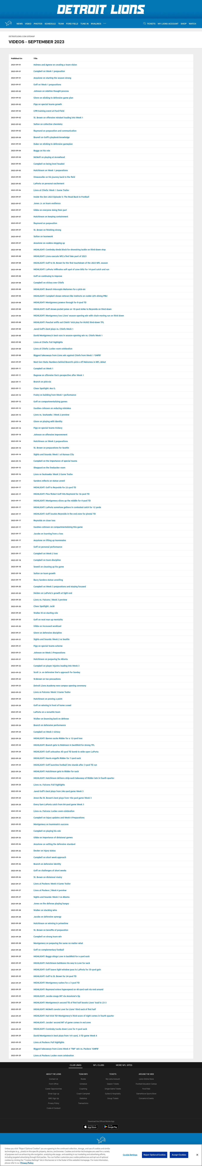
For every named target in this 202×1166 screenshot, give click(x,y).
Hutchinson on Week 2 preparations (51, 441)
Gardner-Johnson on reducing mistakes (52, 408)
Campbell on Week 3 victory (47, 732)
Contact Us (53, 1079)
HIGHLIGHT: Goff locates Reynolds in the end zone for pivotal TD (65, 513)
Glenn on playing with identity (48, 421)
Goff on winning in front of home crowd (52, 705)
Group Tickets (112, 1098)
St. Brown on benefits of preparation (51, 930)
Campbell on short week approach (50, 857)
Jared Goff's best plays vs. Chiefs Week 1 (53, 329)
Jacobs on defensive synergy (47, 916)
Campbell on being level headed (49, 163)
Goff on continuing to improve (48, 276)
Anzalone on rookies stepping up (49, 243)
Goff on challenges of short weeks (50, 870)
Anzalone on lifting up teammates (50, 540)
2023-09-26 (16, 831)
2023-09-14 (16, 421)
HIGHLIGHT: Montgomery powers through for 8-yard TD (60, 302)
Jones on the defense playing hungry (51, 903)
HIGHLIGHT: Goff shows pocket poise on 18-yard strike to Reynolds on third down (72, 309)
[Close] (197, 1155)
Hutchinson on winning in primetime (51, 923)
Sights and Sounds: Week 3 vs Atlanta (52, 897)
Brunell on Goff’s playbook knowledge (52, 137)
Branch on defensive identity (47, 864)
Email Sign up (53, 1094)
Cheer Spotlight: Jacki (44, 606)
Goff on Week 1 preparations (47, 84)
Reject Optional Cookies (155, 1155)
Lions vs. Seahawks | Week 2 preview (51, 414)
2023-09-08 (16, 250)
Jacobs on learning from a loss (48, 533)
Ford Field (146, 1089)
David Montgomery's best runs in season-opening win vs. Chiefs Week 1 (68, 335)
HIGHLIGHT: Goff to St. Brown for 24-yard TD (55, 976)
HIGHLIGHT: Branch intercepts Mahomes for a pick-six (59, 289)
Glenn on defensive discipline (48, 632)
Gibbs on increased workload (47, 626)
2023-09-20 (16, 586)
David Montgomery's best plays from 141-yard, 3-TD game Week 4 (65, 1035)
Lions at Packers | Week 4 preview (50, 890)
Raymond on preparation (45, 223)
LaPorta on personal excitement (49, 183)
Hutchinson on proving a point (48, 698)
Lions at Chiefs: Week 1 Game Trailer (51, 190)
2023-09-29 (16, 956)
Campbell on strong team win (48, 936)
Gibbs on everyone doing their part (50, 210)
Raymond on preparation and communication (55, 130)
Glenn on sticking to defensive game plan (53, 97)
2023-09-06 (16, 190)
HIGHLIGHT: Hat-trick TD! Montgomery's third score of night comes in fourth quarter (74, 1015)
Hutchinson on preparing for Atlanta (51, 659)
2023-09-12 (16, 395)
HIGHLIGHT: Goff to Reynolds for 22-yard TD (55, 487)
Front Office (53, 1084)
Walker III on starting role (46, 613)
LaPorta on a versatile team (47, 712)
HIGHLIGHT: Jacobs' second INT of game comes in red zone (62, 1022)
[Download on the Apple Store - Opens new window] (90, 1127)
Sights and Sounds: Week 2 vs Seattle (52, 639)
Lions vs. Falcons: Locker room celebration (54, 811)
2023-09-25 (16, 818)
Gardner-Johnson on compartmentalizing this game (58, 527)
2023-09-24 (16, 699)
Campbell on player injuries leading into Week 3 (56, 665)
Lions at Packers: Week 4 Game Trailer (52, 883)
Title (35, 58)
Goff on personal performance (48, 547)
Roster (83, 1079)
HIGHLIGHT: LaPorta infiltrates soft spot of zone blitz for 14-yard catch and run (71, 269)
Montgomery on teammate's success (51, 824)
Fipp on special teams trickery (48, 428)
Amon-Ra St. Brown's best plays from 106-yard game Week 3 (63, 798)
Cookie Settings (130, 1155)
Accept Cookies (179, 1155)
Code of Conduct (53, 1108)
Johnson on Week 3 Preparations (49, 652)
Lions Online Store (146, 1079)
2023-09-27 (16, 884)
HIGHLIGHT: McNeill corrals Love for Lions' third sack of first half (65, 1009)
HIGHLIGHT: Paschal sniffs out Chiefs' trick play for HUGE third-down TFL (69, 322)
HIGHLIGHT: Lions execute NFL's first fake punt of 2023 (60, 256)
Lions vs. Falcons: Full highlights (49, 784)
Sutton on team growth (44, 573)
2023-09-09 (16, 362)
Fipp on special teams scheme (48, 646)
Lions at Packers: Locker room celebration (54, 1055)
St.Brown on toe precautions (47, 679)
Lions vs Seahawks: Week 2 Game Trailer (53, 474)
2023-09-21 (16, 633)
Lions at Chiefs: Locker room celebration (53, 348)
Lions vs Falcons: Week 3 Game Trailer (52, 692)
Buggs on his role (42, 150)
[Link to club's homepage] (8, 23)
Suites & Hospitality (113, 1094)
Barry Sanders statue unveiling (48, 580)
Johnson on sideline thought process (51, 91)
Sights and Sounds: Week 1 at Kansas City (54, 454)
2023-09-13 (16, 415)
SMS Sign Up (53, 1098)
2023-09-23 (16, 685)
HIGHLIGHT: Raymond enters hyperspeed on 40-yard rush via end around (68, 989)
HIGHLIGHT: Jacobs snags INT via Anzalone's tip (57, 996)
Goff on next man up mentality (48, 619)
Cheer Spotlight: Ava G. (45, 388)
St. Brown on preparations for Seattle (51, 447)
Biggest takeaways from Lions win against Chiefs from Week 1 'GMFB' (67, 355)
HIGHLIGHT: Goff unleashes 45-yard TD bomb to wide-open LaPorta (66, 751)
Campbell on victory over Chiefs (49, 282)
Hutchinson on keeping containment (51, 216)
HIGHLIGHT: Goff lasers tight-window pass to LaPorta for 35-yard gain (67, 969)
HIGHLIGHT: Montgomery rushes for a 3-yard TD (57, 982)
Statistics (83, 1098)
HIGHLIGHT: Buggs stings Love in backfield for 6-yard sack (61, 956)
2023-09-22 (16, 666)
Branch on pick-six (42, 381)
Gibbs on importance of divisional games (53, 837)
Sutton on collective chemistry (48, 124)
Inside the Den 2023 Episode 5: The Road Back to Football (61, 197)
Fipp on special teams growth (48, 104)
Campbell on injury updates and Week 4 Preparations (59, 817)
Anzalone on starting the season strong (52, 78)
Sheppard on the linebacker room (49, 467)
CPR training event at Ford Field (49, 111)
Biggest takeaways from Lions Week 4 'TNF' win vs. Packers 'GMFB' (66, 1049)
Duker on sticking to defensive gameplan (53, 144)
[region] (101, 1155)
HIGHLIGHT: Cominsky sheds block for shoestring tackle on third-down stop (70, 249)
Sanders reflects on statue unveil (49, 480)
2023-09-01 (16, 65)
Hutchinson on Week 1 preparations (51, 170)
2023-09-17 (16, 481)
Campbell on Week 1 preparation (50, 71)
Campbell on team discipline (47, 560)
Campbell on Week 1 (43, 368)
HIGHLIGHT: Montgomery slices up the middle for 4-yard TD (62, 500)
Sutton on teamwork (43, 236)
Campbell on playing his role (47, 831)
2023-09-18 (16, 560)
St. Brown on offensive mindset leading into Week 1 (58, 117)
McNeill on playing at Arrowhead (49, 157)
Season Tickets (113, 1084)
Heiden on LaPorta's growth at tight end (53, 593)
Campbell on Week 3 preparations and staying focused (60, 586)
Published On (16, 58)
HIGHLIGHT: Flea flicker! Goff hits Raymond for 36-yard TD (61, 494)
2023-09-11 (16, 368)
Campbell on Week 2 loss (46, 553)
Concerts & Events (146, 1098)
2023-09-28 (16, 903)
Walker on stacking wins (45, 910)
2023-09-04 (16, 137)
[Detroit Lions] (101, 1140)
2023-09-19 (16, 580)
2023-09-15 (16, 461)
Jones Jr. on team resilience (47, 203)
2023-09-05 (16, 164)
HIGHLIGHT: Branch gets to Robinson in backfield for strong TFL (64, 745)
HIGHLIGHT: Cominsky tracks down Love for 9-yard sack (60, 1029)
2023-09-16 (16, 474)
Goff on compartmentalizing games (50, 401)
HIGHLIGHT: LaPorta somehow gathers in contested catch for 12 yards (67, 507)
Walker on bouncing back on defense (51, 718)
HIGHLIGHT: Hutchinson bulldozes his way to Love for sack (62, 963)
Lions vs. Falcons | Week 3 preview (50, 599)
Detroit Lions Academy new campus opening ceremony (60, 685)
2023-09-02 (16, 91)
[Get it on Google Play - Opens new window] (110, 1128)
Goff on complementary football (49, 949)
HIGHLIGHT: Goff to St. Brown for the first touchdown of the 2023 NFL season (71, 263)
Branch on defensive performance (50, 725)
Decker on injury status (45, 850)
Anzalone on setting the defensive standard (54, 844)
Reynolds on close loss (44, 520)
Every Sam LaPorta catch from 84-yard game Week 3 (59, 804)
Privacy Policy (53, 1103)
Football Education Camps (146, 1084)
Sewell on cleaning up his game (49, 566)
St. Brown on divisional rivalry (48, 877)
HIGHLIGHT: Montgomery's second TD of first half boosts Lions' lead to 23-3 (70, 1002)
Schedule (83, 1084)
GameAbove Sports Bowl (146, 1094)
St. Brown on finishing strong (47, 230)
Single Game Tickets (113, 1089)
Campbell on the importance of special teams (55, 461)
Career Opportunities (53, 1089)
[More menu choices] (105, 23)
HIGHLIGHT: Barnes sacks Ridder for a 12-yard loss (58, 738)
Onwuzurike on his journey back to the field (54, 177)
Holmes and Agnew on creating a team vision (55, 64)
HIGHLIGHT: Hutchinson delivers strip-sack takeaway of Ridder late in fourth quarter (74, 778)
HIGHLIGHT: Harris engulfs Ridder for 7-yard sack (57, 758)
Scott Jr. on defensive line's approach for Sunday (57, 672)
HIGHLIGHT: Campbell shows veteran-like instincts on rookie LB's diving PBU (70, 296)
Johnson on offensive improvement (50, 434)
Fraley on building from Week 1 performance (55, 395)
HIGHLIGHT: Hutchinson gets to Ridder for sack (56, 771)
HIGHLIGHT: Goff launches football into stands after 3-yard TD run (65, 765)
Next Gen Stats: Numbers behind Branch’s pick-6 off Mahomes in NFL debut (70, 362)
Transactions (83, 1103)
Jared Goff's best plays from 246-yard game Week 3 (58, 791)
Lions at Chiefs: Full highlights (48, 342)
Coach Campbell (83, 1094)
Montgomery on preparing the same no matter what (58, 943)
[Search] (144, 23)
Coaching (83, 1089)
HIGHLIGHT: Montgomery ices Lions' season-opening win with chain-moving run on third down (79, 315)
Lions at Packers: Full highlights (49, 1042)
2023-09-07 (16, 197)
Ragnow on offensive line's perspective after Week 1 (59, 375)
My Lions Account (113, 1079)
